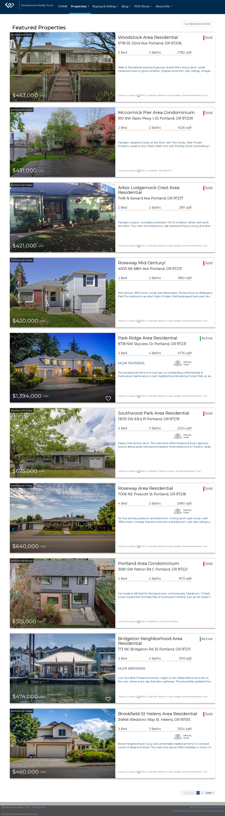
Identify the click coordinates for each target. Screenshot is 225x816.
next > (210, 792)
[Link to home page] (10, 7)
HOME (63, 6)
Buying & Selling (106, 9)
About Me (165, 9)
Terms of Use (197, 807)
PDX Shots (143, 9)
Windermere (39, 807)
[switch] (108, 397)
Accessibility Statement (186, 810)
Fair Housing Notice (212, 810)
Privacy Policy (216, 807)
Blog (127, 9)
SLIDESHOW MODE (197, 24)
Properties (81, 9)
